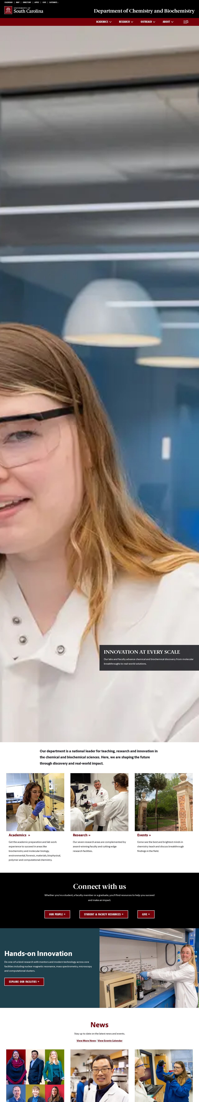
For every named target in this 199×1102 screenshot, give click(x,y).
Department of (144, 11)
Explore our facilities (23, 981)
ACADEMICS (102, 21)
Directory (27, 2)
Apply (37, 2)
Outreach (146, 21)
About (166, 21)
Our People (56, 914)
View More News (86, 1041)
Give (44, 2)
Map (17, 2)
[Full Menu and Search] (186, 22)
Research (124, 21)
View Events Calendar (110, 1041)
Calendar (8, 2)
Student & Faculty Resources (102, 914)
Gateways (53, 2)
